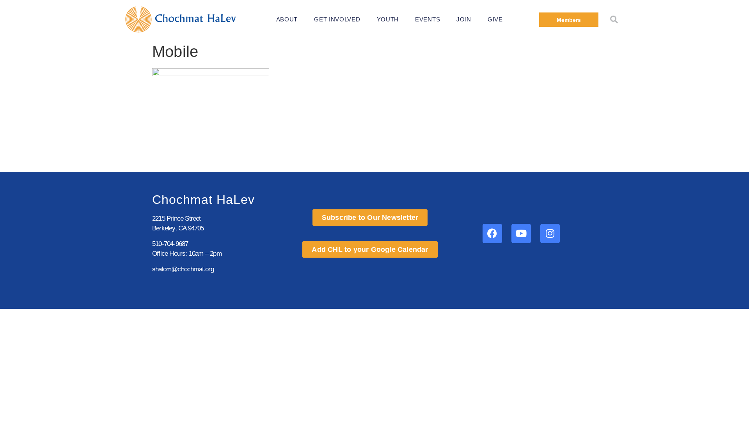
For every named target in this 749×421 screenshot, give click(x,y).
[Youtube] (521, 233)
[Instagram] (550, 233)
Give (495, 19)
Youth (388, 19)
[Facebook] (492, 233)
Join (463, 19)
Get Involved (337, 19)
